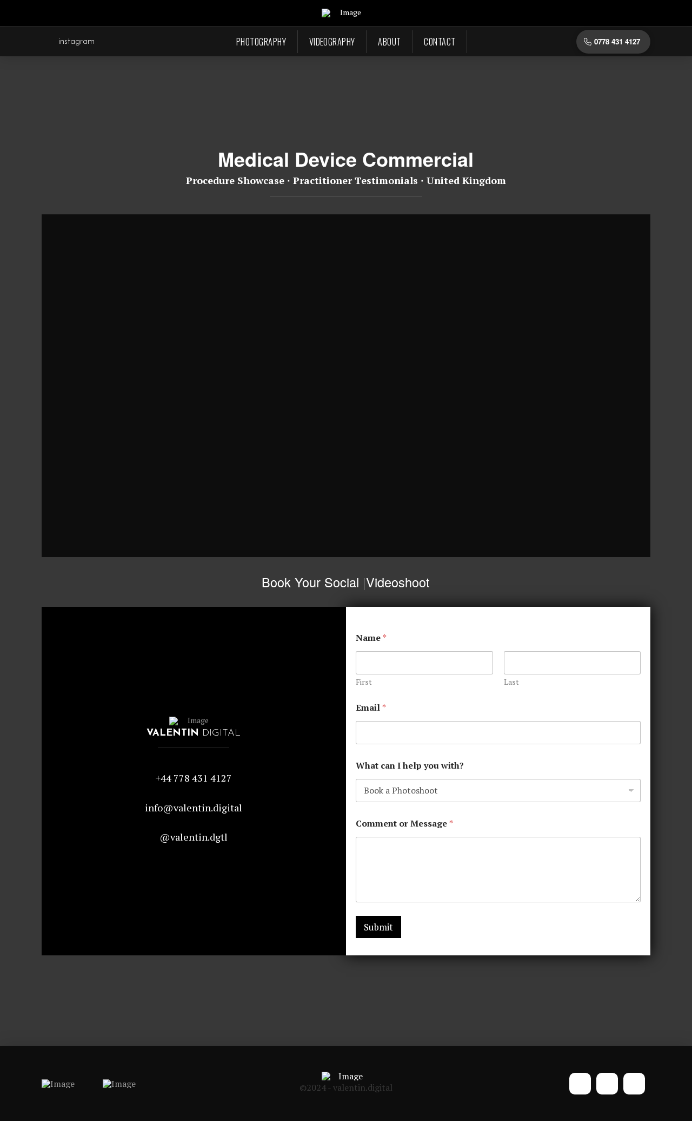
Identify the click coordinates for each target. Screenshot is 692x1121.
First (364, 681)
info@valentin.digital (193, 807)
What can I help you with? (410, 766)
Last (511, 681)
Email (371, 708)
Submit (378, 927)
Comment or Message (404, 823)
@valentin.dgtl (193, 836)
